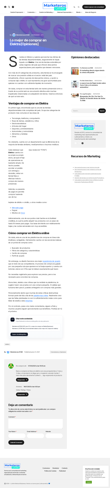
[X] (79, 143)
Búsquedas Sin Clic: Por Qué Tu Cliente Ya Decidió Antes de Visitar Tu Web (92, 98)
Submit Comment (16, 442)
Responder (21, 380)
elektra (7, 344)
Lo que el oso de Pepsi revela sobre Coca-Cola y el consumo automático (93, 85)
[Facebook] (75, 143)
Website (48, 431)
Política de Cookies (50, 471)
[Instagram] (82, 143)
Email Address (32, 431)
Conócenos (46, 468)
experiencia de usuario (51, 261)
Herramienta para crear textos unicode (87, 167)
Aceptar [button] (89, 482)
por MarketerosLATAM (86, 68)
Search (102, 111)
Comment (12, 417)
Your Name (12, 431)
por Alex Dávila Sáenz (86, 80)
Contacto (64, 468)
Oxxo (23, 213)
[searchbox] (84, 111)
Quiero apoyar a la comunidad (94, 7)
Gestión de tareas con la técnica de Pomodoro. (89, 178)
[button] (74, 7)
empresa (28, 301)
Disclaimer (56, 468)
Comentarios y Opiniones (58, 352)
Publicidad (62, 471)
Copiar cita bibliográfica (19, 334)
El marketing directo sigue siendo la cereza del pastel (92, 71)
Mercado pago (17, 208)
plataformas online (41, 296)
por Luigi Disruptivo (85, 94)
